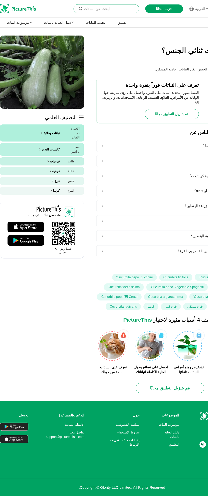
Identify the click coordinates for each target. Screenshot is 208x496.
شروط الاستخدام (128, 432)
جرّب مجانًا (164, 9)
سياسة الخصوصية (128, 424)
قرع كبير (171, 306)
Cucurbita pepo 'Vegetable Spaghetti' (177, 287)
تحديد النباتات (95, 23)
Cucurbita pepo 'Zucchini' (134, 277)
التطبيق (174, 444)
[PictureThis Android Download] (26, 240)
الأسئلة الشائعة (74, 424)
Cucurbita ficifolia (175, 277)
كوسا (150, 306)
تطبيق (122, 23)
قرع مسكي (195, 306)
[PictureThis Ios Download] (26, 227)
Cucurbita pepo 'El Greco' (119, 296)
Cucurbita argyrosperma (165, 296)
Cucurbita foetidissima (124, 287)
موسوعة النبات (169, 424)
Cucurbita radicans (123, 306)
